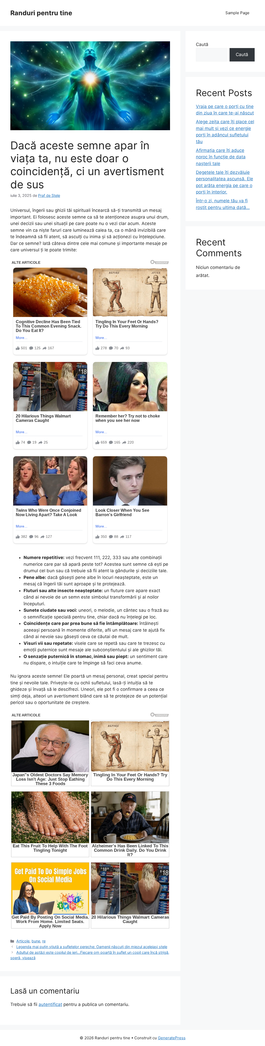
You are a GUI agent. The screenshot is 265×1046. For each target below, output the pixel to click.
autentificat (50, 1004)
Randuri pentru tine (41, 13)
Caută (202, 44)
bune (36, 941)
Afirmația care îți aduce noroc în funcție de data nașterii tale (221, 157)
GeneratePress (172, 1037)
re (44, 941)
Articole (23, 941)
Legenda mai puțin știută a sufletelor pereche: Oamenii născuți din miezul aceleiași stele (91, 946)
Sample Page (237, 12)
